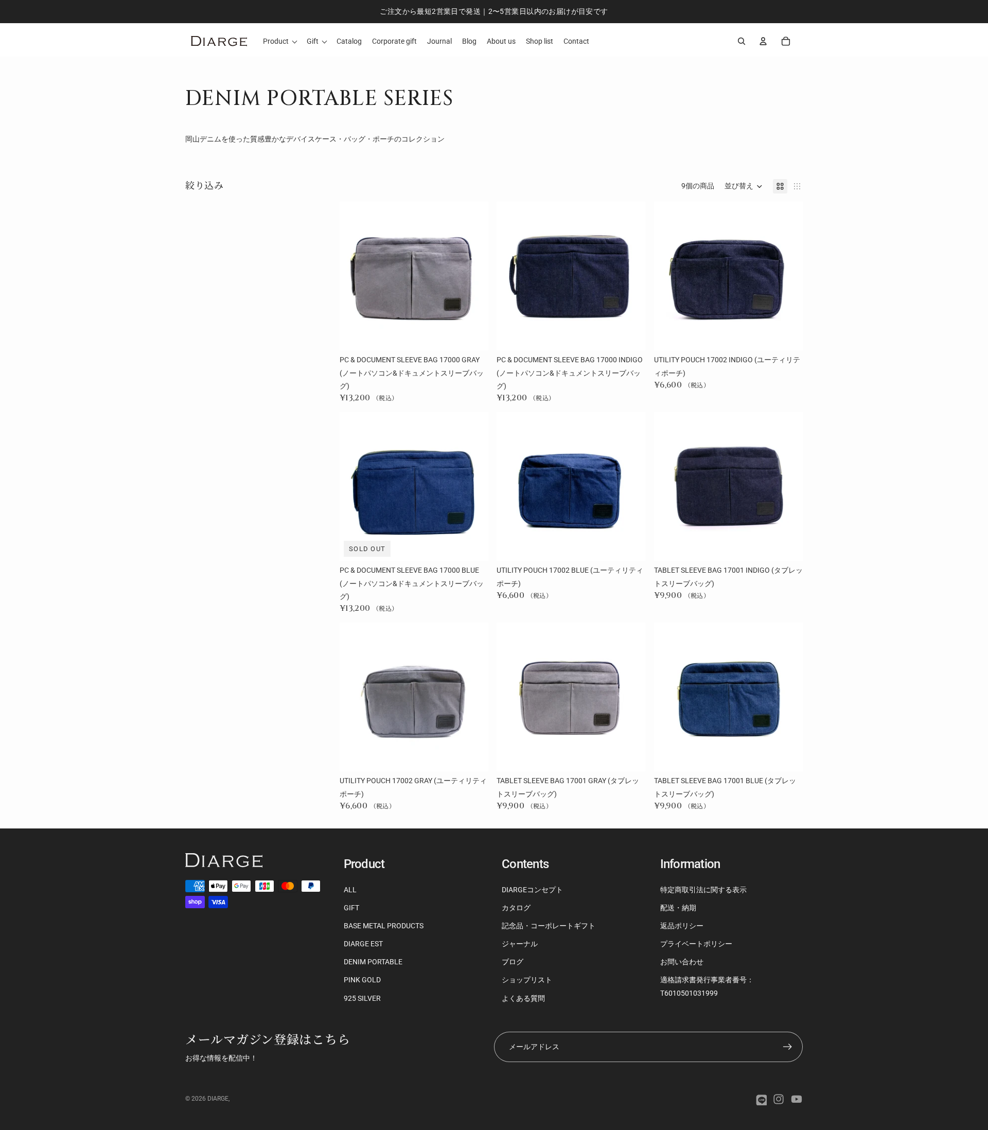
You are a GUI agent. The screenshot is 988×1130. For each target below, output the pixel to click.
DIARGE (217, 1098)
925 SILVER (362, 998)
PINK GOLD (362, 980)
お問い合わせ (681, 962)
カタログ (516, 908)
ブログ (512, 962)
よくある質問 (523, 998)
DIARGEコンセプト (532, 890)
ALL (350, 890)
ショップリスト (527, 980)
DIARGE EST (363, 944)
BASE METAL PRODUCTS (384, 926)
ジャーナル (520, 944)
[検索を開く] (741, 41)
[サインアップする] (787, 1046)
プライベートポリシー (696, 944)
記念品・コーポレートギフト (548, 926)
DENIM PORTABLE (373, 962)
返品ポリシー (681, 926)
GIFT (351, 908)
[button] (744, 186)
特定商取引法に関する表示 (703, 890)
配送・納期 (678, 908)
